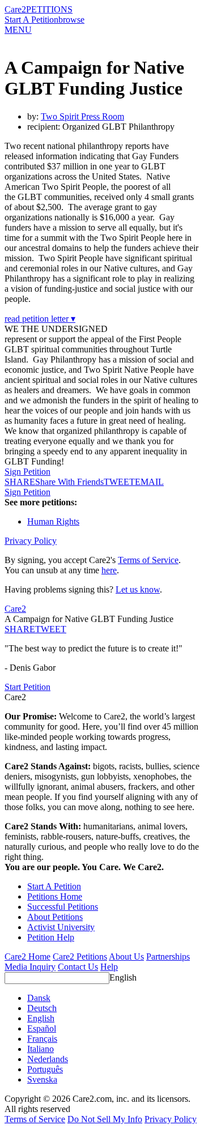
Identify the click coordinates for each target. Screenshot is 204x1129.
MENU (18, 30)
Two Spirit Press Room (82, 116)
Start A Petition (31, 19)
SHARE (20, 629)
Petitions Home (54, 896)
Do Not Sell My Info (104, 1119)
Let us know (138, 589)
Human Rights (53, 521)
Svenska (42, 1079)
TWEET (119, 482)
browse (71, 19)
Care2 (15, 9)
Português (45, 1069)
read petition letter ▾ (40, 318)
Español (41, 1028)
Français (42, 1038)
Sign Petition (27, 471)
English (123, 977)
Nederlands (47, 1059)
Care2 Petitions (80, 956)
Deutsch (42, 1008)
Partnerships (168, 956)
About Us (126, 956)
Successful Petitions (62, 906)
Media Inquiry (30, 967)
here (109, 570)
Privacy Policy (31, 541)
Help (109, 967)
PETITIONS (49, 9)
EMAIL (149, 482)
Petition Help (50, 937)
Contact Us (78, 967)
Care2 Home (27, 956)
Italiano (40, 1049)
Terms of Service (148, 560)
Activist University (61, 927)
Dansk (38, 998)
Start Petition (27, 687)
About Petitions (55, 917)
